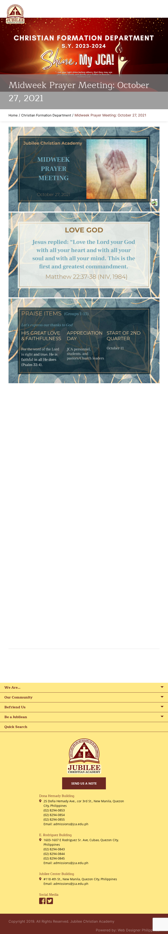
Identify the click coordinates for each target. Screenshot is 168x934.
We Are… (12, 687)
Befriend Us (14, 707)
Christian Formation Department (46, 115)
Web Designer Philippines (138, 930)
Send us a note (84, 783)
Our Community (18, 697)
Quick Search (15, 727)
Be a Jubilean (15, 717)
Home (13, 115)
